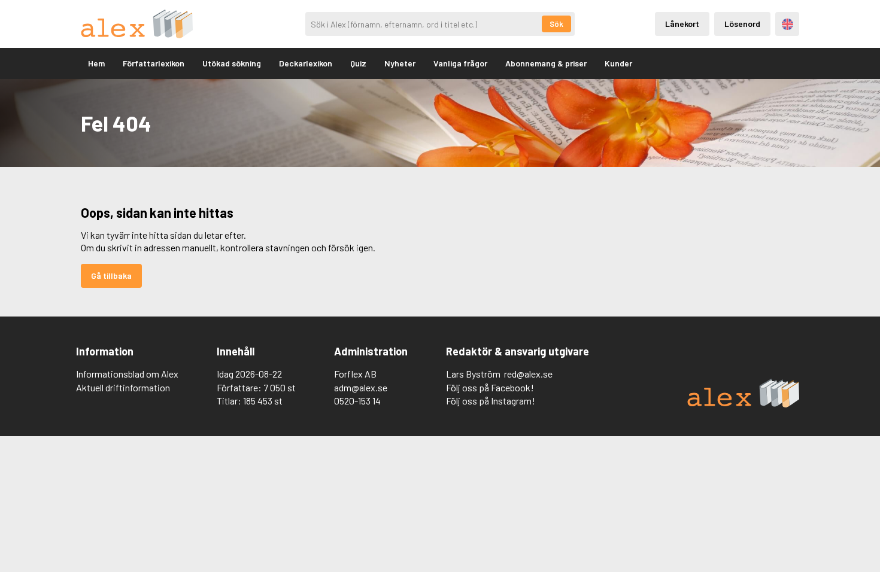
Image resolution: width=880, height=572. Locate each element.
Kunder (618, 63)
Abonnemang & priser (546, 63)
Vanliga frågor (460, 63)
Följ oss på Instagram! (490, 400)
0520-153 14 (357, 400)
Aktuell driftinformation (123, 387)
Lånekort (682, 24)
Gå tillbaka (111, 275)
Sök (556, 24)
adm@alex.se (360, 387)
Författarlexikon (153, 63)
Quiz (358, 63)
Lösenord (742, 24)
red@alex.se (528, 373)
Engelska (787, 24)
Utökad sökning (231, 63)
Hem (96, 63)
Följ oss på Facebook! (490, 387)
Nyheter (399, 63)
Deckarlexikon (305, 63)
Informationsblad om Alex (127, 373)
